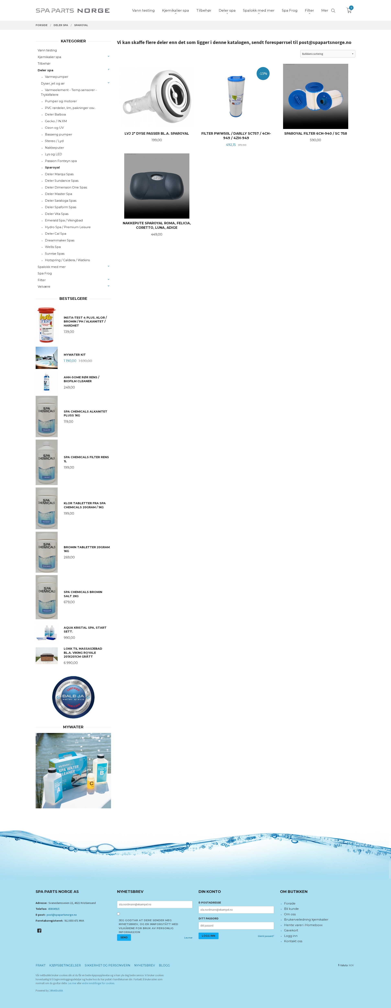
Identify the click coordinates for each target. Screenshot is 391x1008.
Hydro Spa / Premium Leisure (68, 227)
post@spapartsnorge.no (62, 915)
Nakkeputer (54, 148)
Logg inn (291, 936)
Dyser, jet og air (53, 83)
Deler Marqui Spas (59, 174)
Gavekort (291, 930)
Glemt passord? (266, 936)
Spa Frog (45, 273)
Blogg (164, 965)
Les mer (188, 937)
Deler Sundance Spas (61, 181)
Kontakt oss (293, 941)
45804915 (53, 909)
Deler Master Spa (58, 194)
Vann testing (47, 50)
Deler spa (45, 70)
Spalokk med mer (52, 267)
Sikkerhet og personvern (107, 965)
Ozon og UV (54, 128)
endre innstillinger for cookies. (98, 983)
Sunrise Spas (54, 253)
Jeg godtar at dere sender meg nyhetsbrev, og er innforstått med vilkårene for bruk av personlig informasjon (148, 926)
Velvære (44, 286)
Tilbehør (44, 63)
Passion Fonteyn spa (61, 161)
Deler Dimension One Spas (66, 187)
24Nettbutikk (56, 990)
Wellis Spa (53, 247)
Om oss (290, 914)
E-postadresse (210, 902)
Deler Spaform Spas (60, 207)
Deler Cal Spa (55, 233)
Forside (289, 903)
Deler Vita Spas (56, 214)
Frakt (40, 965)
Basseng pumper (58, 134)
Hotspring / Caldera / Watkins (67, 260)
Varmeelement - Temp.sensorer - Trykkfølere (69, 92)
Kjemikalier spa (49, 57)
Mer (324, 10)
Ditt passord (209, 918)
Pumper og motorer (61, 101)
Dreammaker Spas (59, 240)
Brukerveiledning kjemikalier (306, 919)
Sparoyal (52, 167)
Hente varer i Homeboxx (303, 925)
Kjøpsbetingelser (65, 965)
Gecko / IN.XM (56, 121)
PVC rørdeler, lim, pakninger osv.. (70, 108)
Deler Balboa (55, 114)
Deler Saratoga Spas (60, 200)
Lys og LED (53, 154)
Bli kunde (291, 909)
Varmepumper (56, 77)
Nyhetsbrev (144, 965)
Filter (42, 280)
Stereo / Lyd (54, 141)
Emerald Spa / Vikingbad (64, 220)
